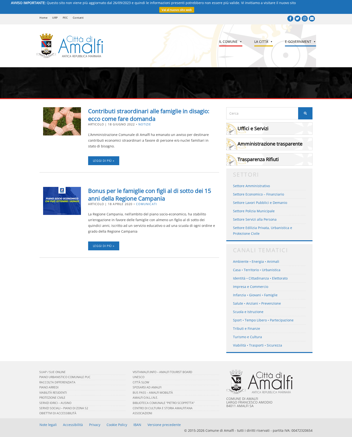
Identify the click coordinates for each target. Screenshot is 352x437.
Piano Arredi (48, 387)
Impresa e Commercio (250, 286)
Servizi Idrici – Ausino (55, 403)
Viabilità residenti (53, 393)
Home (43, 17)
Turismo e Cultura (247, 337)
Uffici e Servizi (253, 128)
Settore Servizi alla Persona (255, 219)
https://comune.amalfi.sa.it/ (319, 2)
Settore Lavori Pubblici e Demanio (260, 202)
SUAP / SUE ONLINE (52, 372)
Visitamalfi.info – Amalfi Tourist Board (162, 372)
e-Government (298, 41)
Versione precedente (164, 424)
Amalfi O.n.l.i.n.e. (145, 398)
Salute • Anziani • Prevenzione (257, 303)
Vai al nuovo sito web (177, 10)
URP (55, 17)
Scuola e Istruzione (248, 311)
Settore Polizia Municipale (254, 211)
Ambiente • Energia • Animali (256, 261)
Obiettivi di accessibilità (57, 413)
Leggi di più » (103, 161)
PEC (65, 17)
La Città (261, 41)
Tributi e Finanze (246, 328)
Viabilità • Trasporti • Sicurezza (257, 345)
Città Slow (141, 382)
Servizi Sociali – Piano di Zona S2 (63, 408)
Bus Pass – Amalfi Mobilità (153, 393)
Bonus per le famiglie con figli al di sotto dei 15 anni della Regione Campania (149, 194)
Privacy (94, 424)
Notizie (144, 124)
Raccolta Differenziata (57, 382)
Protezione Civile (52, 398)
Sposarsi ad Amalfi (147, 387)
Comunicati (146, 204)
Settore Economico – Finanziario (258, 194)
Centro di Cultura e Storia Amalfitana (163, 408)
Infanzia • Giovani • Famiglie (255, 295)
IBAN (137, 424)
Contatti (78, 17)
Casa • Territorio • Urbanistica (256, 270)
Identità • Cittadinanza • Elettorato (260, 278)
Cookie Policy (117, 424)
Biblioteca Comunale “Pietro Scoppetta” (163, 403)
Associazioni (142, 413)
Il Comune (228, 41)
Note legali (48, 424)
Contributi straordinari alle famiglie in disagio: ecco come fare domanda (148, 115)
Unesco (138, 377)
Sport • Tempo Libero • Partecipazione (263, 320)
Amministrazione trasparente (270, 143)
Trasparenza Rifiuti (258, 159)
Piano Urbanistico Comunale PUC (65, 377)
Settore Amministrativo (251, 186)
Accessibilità (73, 424)
